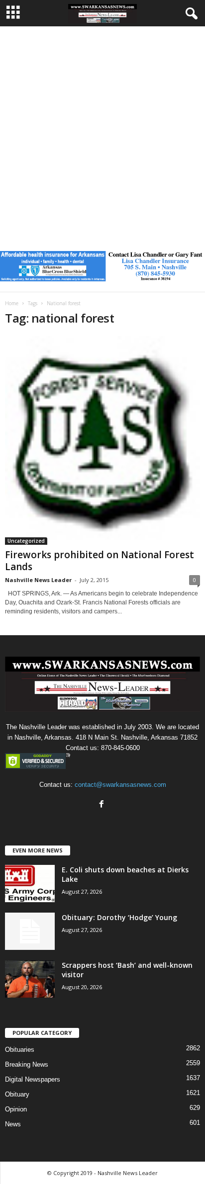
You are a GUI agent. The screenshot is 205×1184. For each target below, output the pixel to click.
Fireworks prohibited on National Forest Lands (99, 560)
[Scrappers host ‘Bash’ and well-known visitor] (30, 979)
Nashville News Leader (38, 580)
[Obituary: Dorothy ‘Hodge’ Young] (30, 931)
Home (11, 303)
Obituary (17, 1094)
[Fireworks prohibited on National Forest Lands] (102, 440)
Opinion (16, 1109)
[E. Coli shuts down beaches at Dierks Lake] (30, 883)
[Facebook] (103, 805)
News (13, 1124)
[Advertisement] (102, 133)
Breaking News (26, 1064)
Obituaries (19, 1049)
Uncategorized (26, 540)
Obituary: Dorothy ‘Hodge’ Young (119, 917)
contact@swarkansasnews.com (120, 784)
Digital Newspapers (32, 1079)
